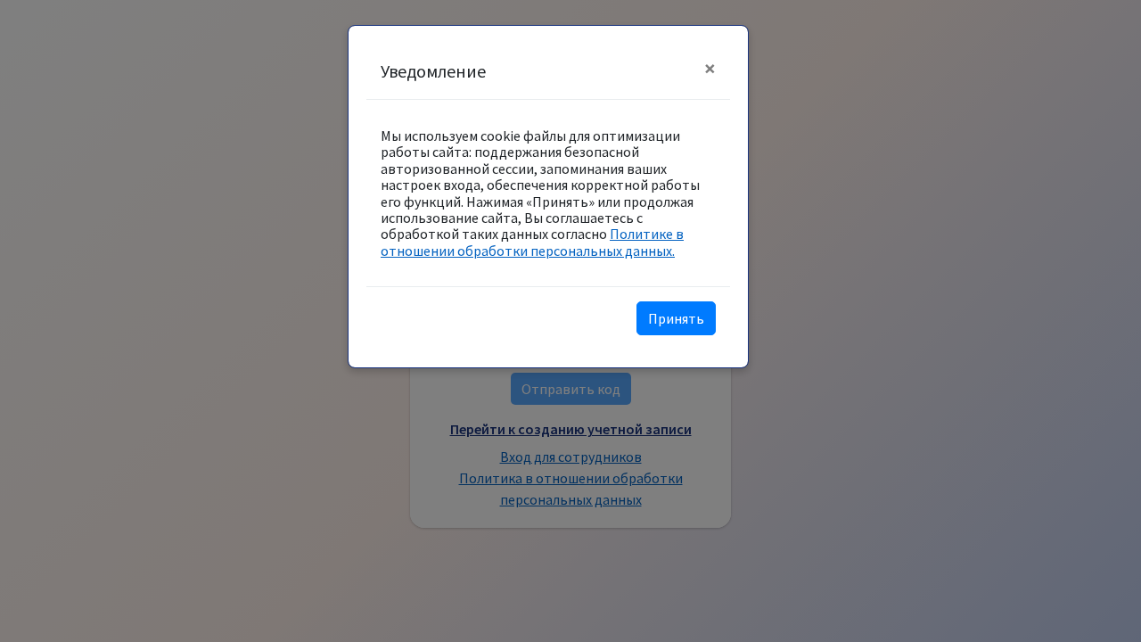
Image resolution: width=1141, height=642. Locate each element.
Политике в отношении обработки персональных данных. (532, 242)
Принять (676, 318)
